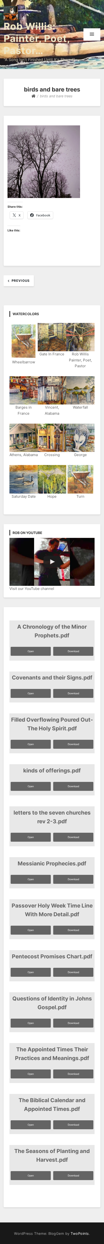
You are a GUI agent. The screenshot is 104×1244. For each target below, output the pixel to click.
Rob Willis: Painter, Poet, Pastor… (37, 38)
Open (31, 651)
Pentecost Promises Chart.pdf (52, 956)
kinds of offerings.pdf (52, 770)
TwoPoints (80, 1233)
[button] (92, 34)
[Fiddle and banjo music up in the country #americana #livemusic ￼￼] (52, 562)
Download (73, 651)
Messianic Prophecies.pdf (52, 863)
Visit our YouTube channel (31, 588)
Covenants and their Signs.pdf (52, 677)
